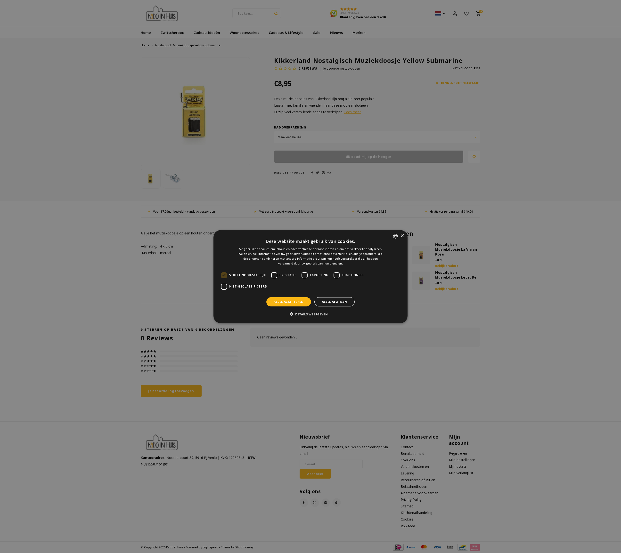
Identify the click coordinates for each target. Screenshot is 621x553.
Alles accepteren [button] (288, 301)
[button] (310, 314)
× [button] (402, 236)
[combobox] (395, 236)
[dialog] (310, 276)
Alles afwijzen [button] (334, 301)
